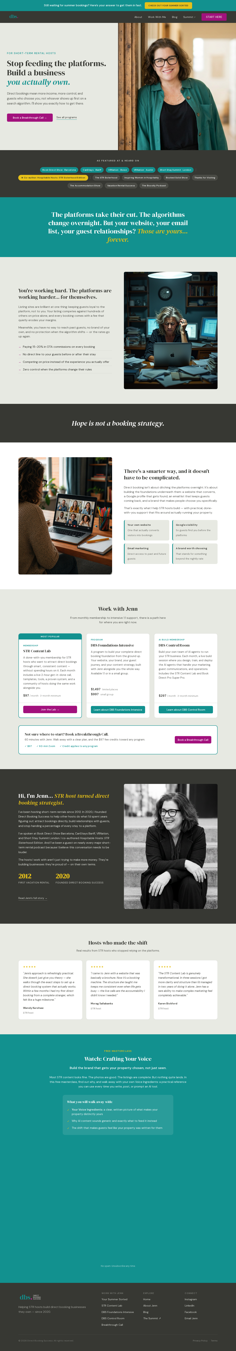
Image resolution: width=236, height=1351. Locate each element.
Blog (174, 17)
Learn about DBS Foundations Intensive (118, 709)
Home (146, 1299)
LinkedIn (189, 1305)
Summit (188, 17)
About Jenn (150, 1305)
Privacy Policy (200, 1340)
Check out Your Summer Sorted (168, 5)
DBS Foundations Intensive (118, 1312)
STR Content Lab (112, 1305)
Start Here (214, 17)
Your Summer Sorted (114, 1299)
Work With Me (157, 17)
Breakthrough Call (112, 1324)
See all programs (66, 117)
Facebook (191, 1312)
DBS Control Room (113, 1318)
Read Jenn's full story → (32, 898)
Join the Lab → (50, 709)
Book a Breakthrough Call (193, 739)
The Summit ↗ (152, 1318)
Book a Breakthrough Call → (30, 117)
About (138, 17)
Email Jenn (191, 1318)
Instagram (191, 1299)
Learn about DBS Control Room (186, 709)
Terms (214, 1340)
